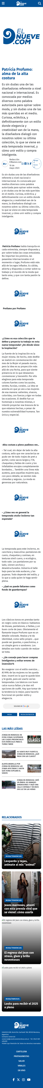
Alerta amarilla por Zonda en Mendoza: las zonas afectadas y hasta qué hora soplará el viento (13, 768)
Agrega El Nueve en (35, 164)
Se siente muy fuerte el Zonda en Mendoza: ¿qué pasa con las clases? (28, 754)
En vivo (21, 1070)
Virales (21, 1065)
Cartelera (21, 1051)
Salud (21, 1061)
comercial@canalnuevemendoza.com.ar (15, 1039)
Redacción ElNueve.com (15, 160)
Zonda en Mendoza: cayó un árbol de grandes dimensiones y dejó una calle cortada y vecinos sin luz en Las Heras (28, 784)
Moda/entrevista (27, 715)
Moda (9, 715)
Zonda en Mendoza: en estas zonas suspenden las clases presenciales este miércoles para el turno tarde (13, 739)
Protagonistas (21, 1056)
